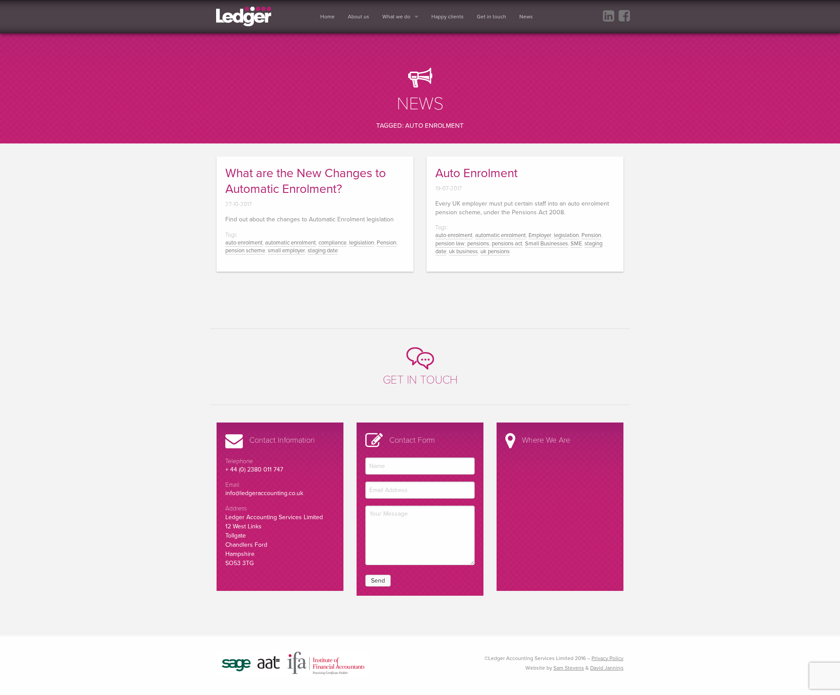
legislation (361, 242)
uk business (463, 251)
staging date (323, 250)
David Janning (606, 668)
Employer (539, 235)
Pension (386, 242)
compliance (332, 242)
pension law (450, 243)
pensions (478, 243)
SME (576, 243)
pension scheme (245, 250)
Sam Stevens (568, 668)
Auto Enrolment (476, 173)
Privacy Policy (607, 658)
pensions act (507, 243)
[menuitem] (331, 17)
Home (327, 17)
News (526, 17)
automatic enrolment (290, 242)
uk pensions (495, 251)
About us (358, 17)
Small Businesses (546, 243)
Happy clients (447, 17)
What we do (396, 17)
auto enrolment (243, 242)
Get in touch (491, 17)
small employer (286, 250)
